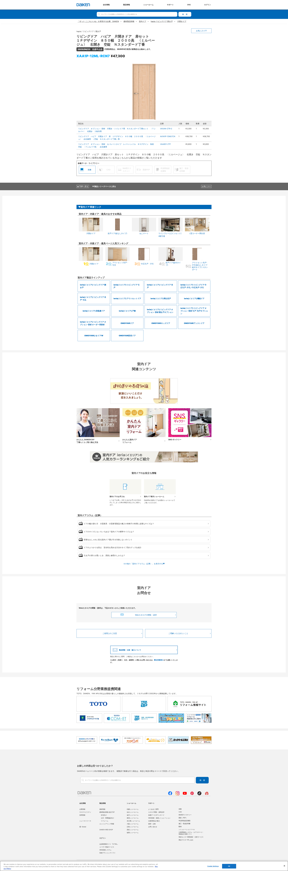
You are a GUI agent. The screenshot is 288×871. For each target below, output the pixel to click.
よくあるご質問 (153, 809)
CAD (180, 812)
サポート (151, 803)
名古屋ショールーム (133, 821)
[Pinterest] (192, 794)
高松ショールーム (132, 830)
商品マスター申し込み (186, 840)
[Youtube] (185, 794)
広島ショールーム (132, 827)
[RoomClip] (207, 794)
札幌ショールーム (132, 809)
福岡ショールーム (132, 832)
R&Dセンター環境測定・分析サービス (191, 837)
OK (229, 866)
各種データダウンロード (156, 815)
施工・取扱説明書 (184, 823)
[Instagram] (177, 794)
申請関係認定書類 (184, 821)
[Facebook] (170, 794)
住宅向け (104, 815)
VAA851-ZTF (165, 144)
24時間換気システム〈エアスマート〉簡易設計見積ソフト (191, 833)
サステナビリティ (85, 812)
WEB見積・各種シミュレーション (159, 818)
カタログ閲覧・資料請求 (156, 812)
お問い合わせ (152, 827)
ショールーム (131, 803)
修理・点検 (152, 824)
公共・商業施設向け (107, 818)
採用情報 (82, 815)
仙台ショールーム (132, 812)
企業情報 (82, 809)
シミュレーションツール (187, 829)
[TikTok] (199, 794)
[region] (144, 866)
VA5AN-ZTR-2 (166, 128)
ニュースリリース (85, 821)
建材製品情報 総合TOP (107, 812)
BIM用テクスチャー (185, 815)
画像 (180, 809)
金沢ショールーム (132, 815)
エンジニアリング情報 (106, 824)
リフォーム (104, 821)
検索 (185, 14)
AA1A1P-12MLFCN (167, 136)
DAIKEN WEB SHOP (106, 830)
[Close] (284, 865)
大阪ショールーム (132, 824)
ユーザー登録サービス (106, 847)
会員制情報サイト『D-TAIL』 (109, 844)
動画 (180, 826)
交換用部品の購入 (154, 821)
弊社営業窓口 (159, 660)
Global (84, 827)
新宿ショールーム (132, 818)
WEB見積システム (105, 850)
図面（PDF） (183, 818)
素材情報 (102, 809)
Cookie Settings (213, 866)
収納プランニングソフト (107, 853)
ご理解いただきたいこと (178, 633)
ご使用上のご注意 (109, 633)
